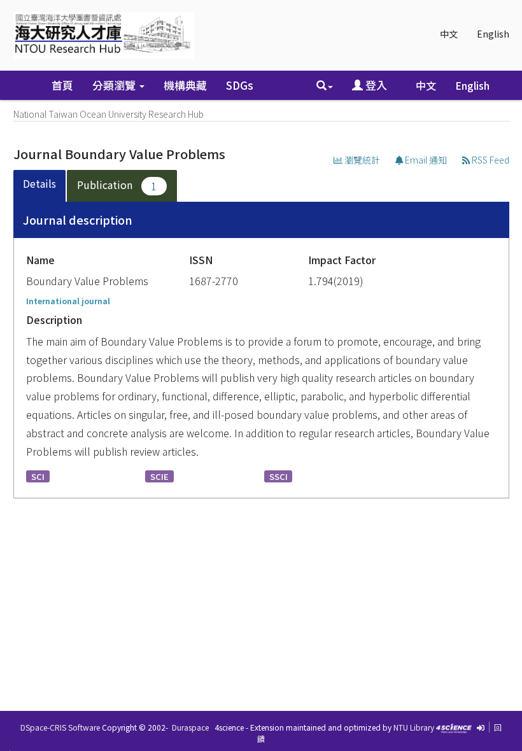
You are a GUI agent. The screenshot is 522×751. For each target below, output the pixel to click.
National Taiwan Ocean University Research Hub (108, 114)
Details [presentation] (39, 183)
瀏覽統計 (361, 159)
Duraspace (190, 727)
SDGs (239, 85)
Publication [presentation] (117, 185)
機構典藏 (185, 85)
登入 (375, 85)
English (493, 33)
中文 (449, 33)
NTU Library (413, 727)
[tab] (40, 186)
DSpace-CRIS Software (60, 727)
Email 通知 (425, 159)
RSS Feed (489, 159)
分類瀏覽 (115, 85)
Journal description (77, 219)
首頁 (62, 85)
